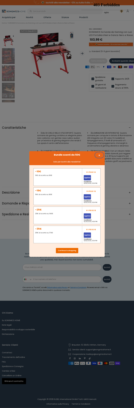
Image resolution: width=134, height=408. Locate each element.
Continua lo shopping (67, 250)
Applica (87, 178)
